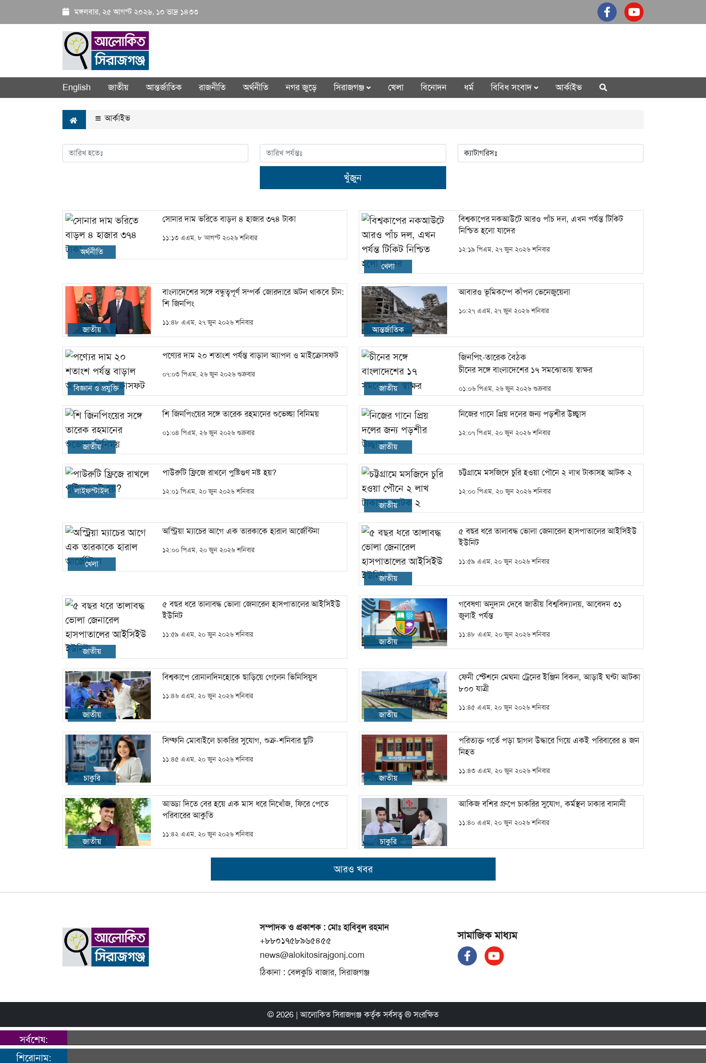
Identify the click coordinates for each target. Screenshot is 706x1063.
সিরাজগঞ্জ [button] (350, 87)
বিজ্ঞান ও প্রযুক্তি (96, 388)
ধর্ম (469, 87)
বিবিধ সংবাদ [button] (512, 87)
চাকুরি (92, 778)
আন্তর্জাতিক (164, 87)
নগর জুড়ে (301, 87)
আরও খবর (353, 869)
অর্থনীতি (255, 87)
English (76, 87)
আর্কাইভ (569, 87)
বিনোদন (434, 87)
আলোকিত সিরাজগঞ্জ (331, 1014)
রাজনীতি (212, 87)
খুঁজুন (353, 177)
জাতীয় (118, 87)
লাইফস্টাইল (91, 491)
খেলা (395, 87)
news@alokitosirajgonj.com (312, 955)
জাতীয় (92, 330)
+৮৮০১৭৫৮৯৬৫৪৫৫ (295, 940)
